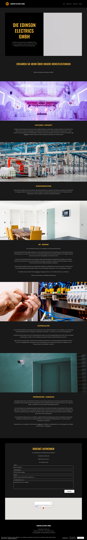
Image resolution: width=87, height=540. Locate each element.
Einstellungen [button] (65, 537)
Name (15, 465)
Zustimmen (80, 537)
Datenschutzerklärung (12, 538)
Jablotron (40, 424)
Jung (43, 271)
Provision (48, 426)
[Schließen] (85, 538)
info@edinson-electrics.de (43, 455)
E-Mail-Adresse (17, 470)
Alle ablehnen (72, 537)
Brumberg (37, 271)
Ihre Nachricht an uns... (19, 479)
